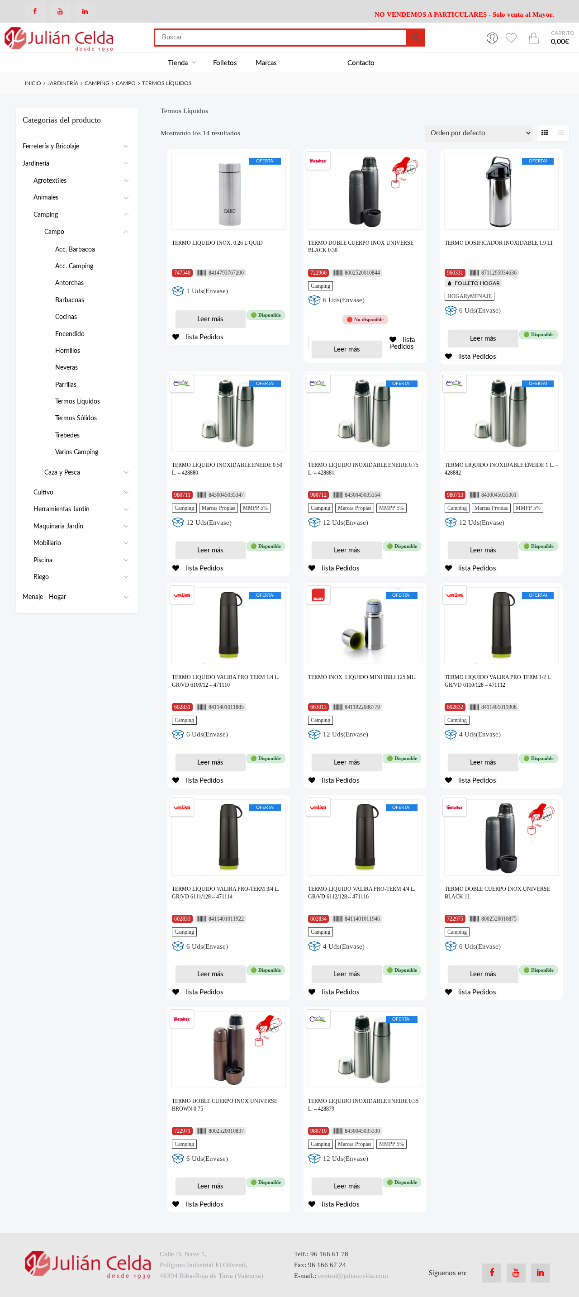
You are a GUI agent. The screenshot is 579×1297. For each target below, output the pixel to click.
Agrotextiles (49, 181)
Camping (97, 83)
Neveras (66, 368)
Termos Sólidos (76, 418)
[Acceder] (492, 38)
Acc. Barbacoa (75, 250)
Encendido (70, 334)
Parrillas (65, 385)
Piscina (42, 560)
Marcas (266, 63)
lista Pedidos (203, 337)
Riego (41, 577)
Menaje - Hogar (44, 597)
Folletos (225, 63)
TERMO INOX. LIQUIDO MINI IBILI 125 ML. (362, 677)
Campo (126, 83)
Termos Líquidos (77, 402)
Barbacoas (69, 300)
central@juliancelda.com (353, 1275)
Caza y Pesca (62, 473)
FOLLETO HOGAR (477, 283)
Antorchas (69, 283)
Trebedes (67, 435)
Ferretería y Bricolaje (51, 146)
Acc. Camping (74, 266)
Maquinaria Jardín (58, 526)
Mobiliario (47, 543)
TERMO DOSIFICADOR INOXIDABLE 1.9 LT (499, 243)
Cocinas (66, 317)
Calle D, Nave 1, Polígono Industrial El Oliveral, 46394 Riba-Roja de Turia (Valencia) (211, 1264)
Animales (45, 198)
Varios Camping (76, 452)
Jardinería (62, 83)
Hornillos (67, 351)
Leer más (210, 319)
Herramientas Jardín (61, 509)
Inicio (33, 83)
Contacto (361, 63)
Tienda (179, 63)
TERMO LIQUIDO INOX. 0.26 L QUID (217, 243)
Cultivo (43, 492)
